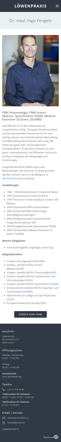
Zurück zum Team (30, 314)
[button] (57, 6)
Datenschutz (51, 437)
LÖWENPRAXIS (31, 6)
